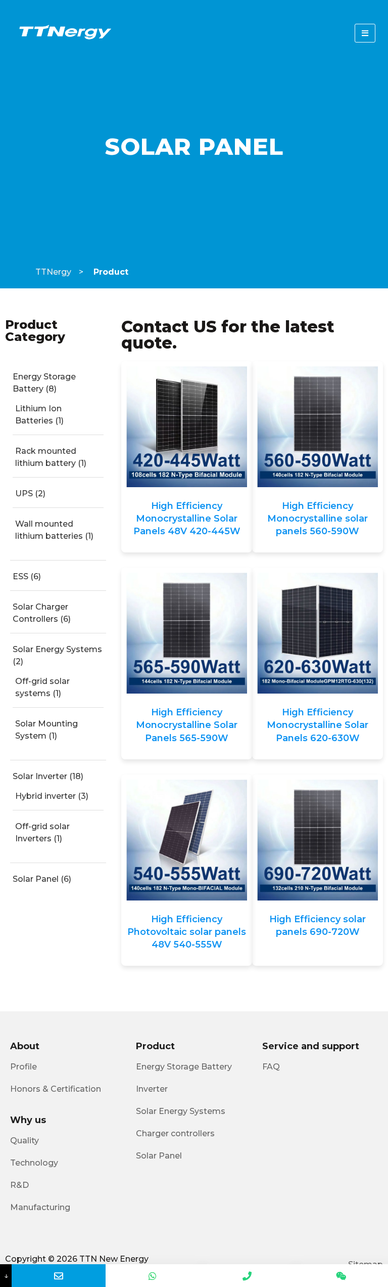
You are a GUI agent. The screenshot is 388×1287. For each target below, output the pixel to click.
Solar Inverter (40, 776)
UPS (24, 493)
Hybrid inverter (45, 796)
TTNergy (53, 272)
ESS (20, 576)
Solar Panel (36, 879)
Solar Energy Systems (57, 649)
